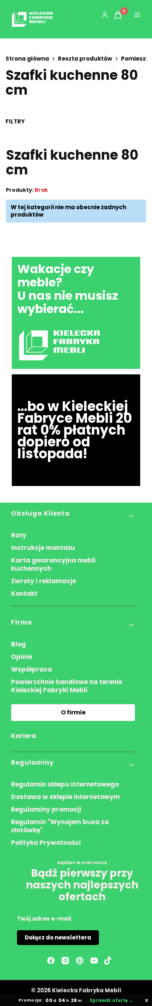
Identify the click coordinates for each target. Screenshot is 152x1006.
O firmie (73, 712)
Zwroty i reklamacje (43, 581)
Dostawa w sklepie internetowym (65, 796)
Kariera (23, 735)
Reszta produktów (85, 58)
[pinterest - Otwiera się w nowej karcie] (79, 960)
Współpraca (31, 669)
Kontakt (24, 593)
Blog (18, 644)
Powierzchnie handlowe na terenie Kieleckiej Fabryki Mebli (66, 685)
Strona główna (27, 58)
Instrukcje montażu (43, 547)
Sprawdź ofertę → (112, 1000)
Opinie (21, 656)
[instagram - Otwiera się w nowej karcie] (65, 960)
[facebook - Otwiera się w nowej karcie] (50, 960)
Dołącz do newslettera (58, 937)
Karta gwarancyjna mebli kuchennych (53, 564)
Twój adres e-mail (44, 918)
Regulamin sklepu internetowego (65, 784)
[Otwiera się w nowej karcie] (107, 960)
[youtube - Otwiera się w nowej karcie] (94, 960)
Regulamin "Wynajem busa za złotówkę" (60, 826)
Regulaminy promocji (46, 809)
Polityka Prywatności (46, 842)
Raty (19, 535)
